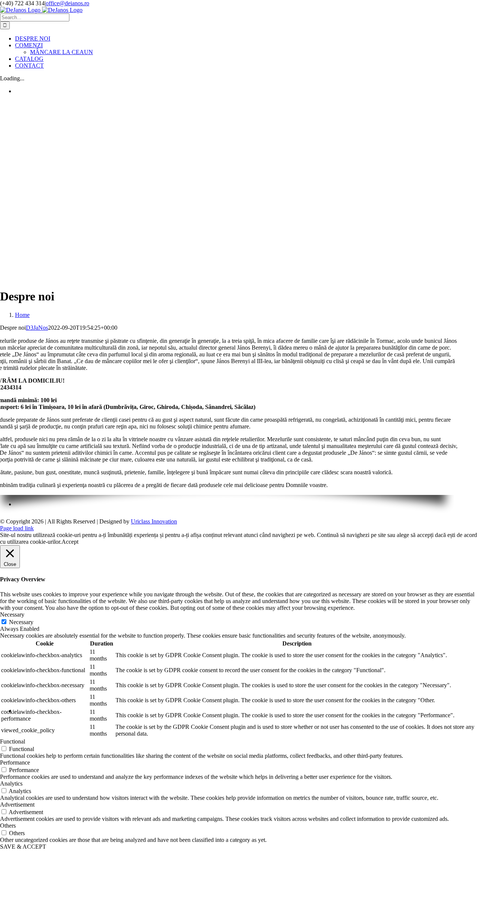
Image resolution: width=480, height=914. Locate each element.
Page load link (17, 528)
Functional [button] (12, 741)
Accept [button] (70, 541)
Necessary (21, 622)
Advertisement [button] (17, 804)
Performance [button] (15, 762)
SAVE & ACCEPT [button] (23, 846)
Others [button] (8, 825)
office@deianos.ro (67, 3)
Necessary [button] (12, 614)
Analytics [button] (11, 783)
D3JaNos (37, 327)
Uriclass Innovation (154, 521)
